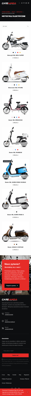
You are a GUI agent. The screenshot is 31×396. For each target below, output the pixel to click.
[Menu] (28, 3)
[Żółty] (20, 52)
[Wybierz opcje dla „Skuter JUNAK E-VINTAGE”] (6, 239)
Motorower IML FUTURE (15, 87)
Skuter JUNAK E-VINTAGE (15, 247)
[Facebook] (12, 388)
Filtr (5, 26)
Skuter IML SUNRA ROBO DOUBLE (15, 182)
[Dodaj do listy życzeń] (12, 47)
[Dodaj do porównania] (18, 47)
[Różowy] (12, 117)
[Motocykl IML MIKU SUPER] (15, 39)
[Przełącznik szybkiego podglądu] (25, 47)
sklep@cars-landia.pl (10, 321)
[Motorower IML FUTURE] (15, 72)
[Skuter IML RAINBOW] (15, 137)
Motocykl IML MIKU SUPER (15, 55)
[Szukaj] (19, 3)
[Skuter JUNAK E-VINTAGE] (15, 231)
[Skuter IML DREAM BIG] (15, 104)
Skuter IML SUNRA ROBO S (15, 214)
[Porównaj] (21, 3)
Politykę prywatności (6, 365)
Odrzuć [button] (27, 392)
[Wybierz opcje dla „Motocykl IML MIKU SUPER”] (6, 47)
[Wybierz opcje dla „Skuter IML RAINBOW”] (6, 144)
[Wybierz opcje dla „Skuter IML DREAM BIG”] (6, 112)
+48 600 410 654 (9, 314)
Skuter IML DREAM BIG (15, 120)
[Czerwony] (18, 52)
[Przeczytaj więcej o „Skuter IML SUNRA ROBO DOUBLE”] (6, 176)
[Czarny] (13, 52)
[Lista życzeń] (24, 3)
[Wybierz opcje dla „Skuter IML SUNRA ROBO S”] (6, 206)
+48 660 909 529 (9, 329)
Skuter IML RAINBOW (15, 152)
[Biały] (11, 52)
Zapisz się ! (15, 355)
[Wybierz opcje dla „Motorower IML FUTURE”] (6, 79)
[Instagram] (19, 388)
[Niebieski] (15, 52)
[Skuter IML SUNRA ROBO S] (15, 199)
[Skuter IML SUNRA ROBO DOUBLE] (15, 169)
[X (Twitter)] (15, 388)
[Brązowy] (14, 244)
